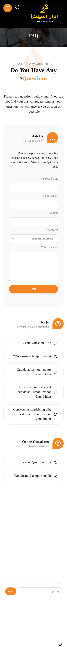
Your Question (49, 247)
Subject (53, 213)
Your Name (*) (49, 179)
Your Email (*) (49, 196)
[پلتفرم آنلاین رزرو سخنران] (44, 14)
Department (51, 230)
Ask (33, 289)
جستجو (10, 591)
